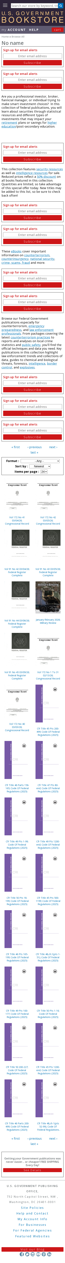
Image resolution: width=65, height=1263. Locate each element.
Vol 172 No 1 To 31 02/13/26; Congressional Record (48, 675)
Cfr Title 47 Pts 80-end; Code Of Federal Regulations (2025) (48, 788)
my (14, 30)
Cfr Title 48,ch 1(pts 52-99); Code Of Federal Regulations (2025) (48, 1126)
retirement (9, 123)
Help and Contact (32, 1213)
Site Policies (32, 1208)
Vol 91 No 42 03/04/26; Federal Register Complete (17, 572)
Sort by (21, 466)
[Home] (33, 22)
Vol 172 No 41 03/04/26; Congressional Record (17, 520)
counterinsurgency (15, 259)
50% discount (46, 177)
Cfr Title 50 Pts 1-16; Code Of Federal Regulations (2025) (48, 1014)
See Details (32, 1170)
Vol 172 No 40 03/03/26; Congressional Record (17, 727)
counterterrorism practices (30, 337)
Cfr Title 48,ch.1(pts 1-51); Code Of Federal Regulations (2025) (48, 957)
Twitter (27, 1254)
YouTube (38, 1254)
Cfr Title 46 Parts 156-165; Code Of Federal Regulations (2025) (17, 788)
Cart (57, 30)
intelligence (37, 363)
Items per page (26, 472)
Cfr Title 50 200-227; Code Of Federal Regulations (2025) (17, 1070)
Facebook (22, 1254)
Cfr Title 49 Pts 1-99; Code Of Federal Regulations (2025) (17, 844)
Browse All (18, 36)
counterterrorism (37, 255)
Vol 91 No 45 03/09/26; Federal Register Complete (17, 675)
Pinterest (44, 1254)
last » (34, 452)
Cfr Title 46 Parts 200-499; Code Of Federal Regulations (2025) (17, 1126)
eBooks (16, 251)
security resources (49, 169)
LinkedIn (49, 1254)
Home (5, 36)
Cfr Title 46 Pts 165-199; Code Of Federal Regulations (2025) (17, 957)
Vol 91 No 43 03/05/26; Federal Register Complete (48, 572)
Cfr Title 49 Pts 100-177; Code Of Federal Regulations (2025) (17, 1014)
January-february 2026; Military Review (48, 621)
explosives (27, 367)
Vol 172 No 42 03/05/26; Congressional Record (48, 520)
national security (42, 259)
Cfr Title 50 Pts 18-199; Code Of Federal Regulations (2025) (17, 901)
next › (53, 447)
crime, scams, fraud (16, 263)
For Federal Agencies (32, 1230)
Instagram (33, 1254)
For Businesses (32, 1225)
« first (16, 447)
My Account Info (33, 1219)
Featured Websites (32, 1236)
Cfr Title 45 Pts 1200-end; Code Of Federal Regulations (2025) (48, 1070)
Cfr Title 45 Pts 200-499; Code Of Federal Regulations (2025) (48, 731)
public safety (31, 345)
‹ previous (35, 447)
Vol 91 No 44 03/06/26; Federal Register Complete (17, 623)
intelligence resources (32, 173)
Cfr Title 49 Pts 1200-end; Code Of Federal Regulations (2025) (48, 844)
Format (12, 461)
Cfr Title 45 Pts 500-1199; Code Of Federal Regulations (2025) (48, 901)
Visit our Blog (32, 1249)
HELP (34, 30)
